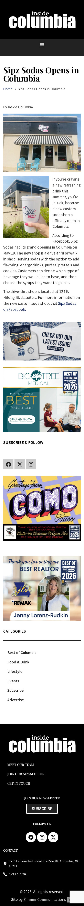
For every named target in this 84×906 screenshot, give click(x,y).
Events (13, 680)
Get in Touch (18, 783)
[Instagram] (31, 464)
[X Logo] (19, 464)
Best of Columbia (21, 652)
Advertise (15, 699)
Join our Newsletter (25, 774)
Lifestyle (14, 671)
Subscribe (15, 690)
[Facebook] (8, 464)
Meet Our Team (20, 764)
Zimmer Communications (45, 899)
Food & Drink (18, 662)
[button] (42, 44)
